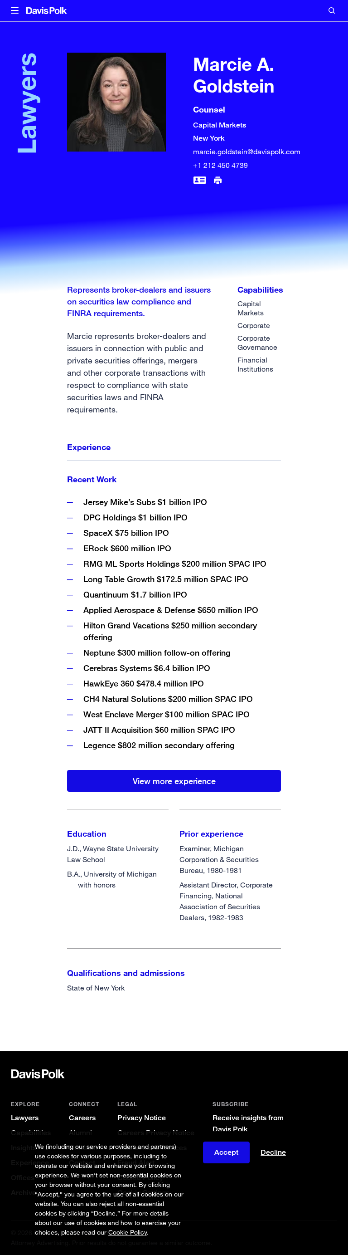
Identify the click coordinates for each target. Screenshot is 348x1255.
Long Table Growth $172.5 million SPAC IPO (165, 579)
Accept (226, 1152)
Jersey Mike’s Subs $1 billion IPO (145, 502)
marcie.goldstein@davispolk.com (246, 151)
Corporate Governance (257, 342)
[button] (15, 10)
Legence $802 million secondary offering (159, 745)
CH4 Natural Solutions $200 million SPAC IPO (168, 699)
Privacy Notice (141, 1117)
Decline (273, 1152)
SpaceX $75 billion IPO (126, 533)
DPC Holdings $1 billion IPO (135, 517)
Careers (82, 1117)
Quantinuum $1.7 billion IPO (135, 594)
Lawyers (25, 1117)
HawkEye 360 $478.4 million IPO (143, 683)
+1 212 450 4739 (220, 165)
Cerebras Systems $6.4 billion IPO (146, 668)
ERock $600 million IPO (127, 548)
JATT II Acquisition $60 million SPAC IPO (159, 730)
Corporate (253, 325)
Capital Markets (250, 308)
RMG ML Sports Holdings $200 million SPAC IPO (174, 564)
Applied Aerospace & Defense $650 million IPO (170, 610)
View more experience (174, 781)
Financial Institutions (255, 364)
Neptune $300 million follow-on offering (157, 652)
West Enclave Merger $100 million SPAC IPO (166, 714)
